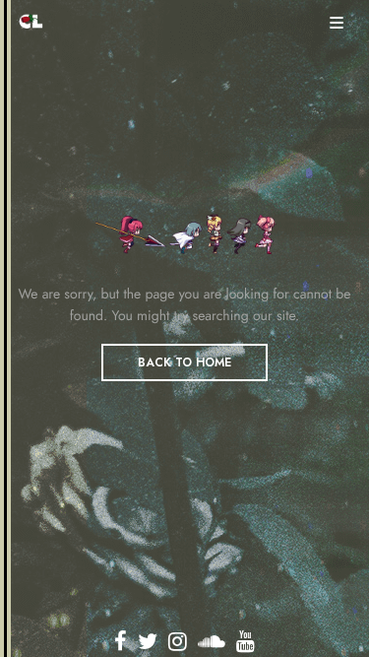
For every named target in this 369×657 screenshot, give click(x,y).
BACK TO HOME (184, 362)
